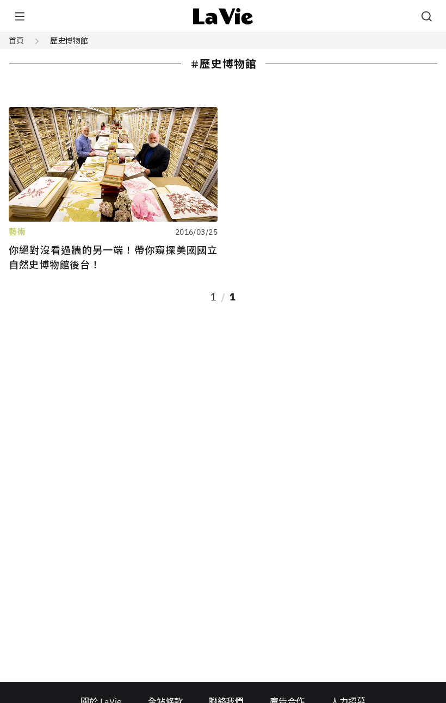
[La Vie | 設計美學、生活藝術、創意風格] (223, 16)
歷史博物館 (69, 41)
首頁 (16, 41)
